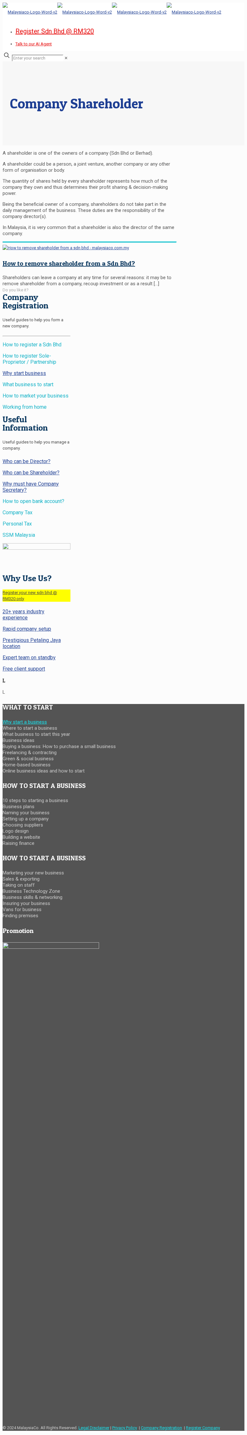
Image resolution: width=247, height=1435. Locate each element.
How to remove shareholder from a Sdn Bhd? (69, 263)
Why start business (24, 373)
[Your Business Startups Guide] (112, 12)
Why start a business (25, 722)
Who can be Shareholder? (31, 473)
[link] (66, 58)
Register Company (203, 1427)
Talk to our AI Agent (33, 43)
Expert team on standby (29, 657)
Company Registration (161, 1427)
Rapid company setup (27, 629)
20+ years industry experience (23, 614)
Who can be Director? (26, 461)
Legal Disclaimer (93, 1427)
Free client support (24, 669)
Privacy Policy (124, 1427)
